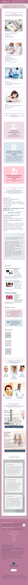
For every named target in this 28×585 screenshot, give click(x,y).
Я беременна (7, 56)
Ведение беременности (9, 58)
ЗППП (14, 542)
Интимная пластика (9, 37)
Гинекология (7, 34)
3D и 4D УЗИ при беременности (11, 61)
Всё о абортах (7, 108)
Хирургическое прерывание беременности (13, 105)
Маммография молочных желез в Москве (16, 577)
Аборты (6, 104)
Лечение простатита (9, 82)
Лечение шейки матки (9, 36)
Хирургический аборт (9, 106)
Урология (7, 81)
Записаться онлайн (14, 212)
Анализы (14, 539)
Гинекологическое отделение (11, 33)
